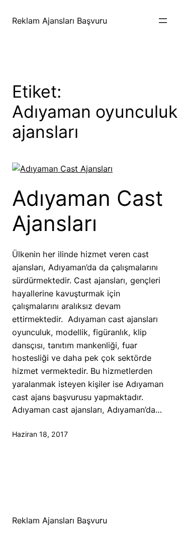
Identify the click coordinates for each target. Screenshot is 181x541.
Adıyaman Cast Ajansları (87, 211)
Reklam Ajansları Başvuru (59, 21)
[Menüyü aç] (163, 21)
